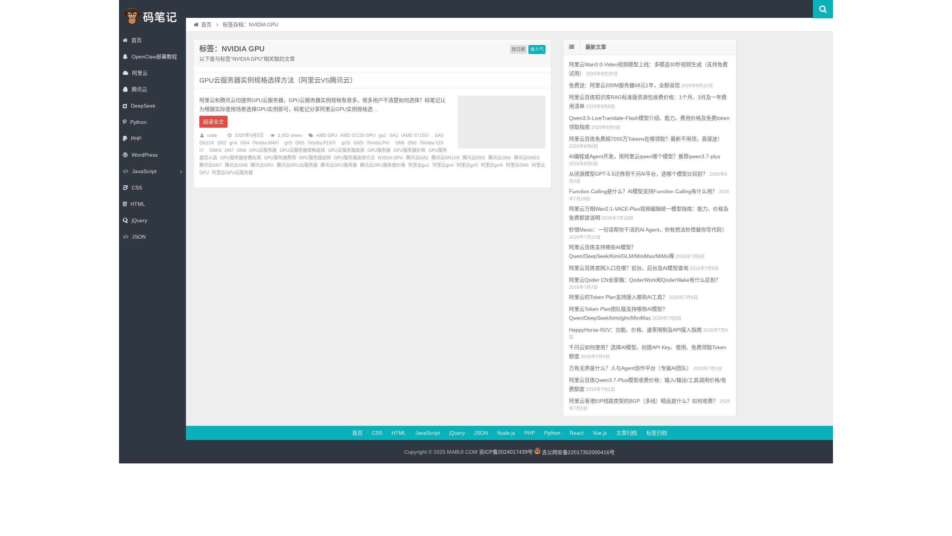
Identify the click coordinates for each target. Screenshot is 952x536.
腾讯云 (139, 89)
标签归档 (656, 433)
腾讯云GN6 (499, 157)
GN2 (221, 143)
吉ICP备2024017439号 (506, 452)
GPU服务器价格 (409, 150)
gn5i (345, 143)
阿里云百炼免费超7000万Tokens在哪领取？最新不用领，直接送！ (646, 139)
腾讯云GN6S (527, 157)
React (576, 433)
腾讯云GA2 (417, 157)
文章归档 (626, 433)
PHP (136, 138)
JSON (139, 237)
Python (138, 122)
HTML (138, 204)
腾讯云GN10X (445, 157)
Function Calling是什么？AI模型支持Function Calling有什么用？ (643, 191)
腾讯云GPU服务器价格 (382, 165)
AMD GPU (326, 135)
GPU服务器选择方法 (354, 157)
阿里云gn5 (467, 165)
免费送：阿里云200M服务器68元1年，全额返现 (624, 85)
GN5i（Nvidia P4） (372, 143)
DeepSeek (143, 106)
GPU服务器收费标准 (240, 157)
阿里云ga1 (419, 165)
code (212, 135)
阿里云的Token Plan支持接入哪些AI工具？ (618, 297)
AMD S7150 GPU (358, 135)
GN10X (206, 143)
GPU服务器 (378, 150)
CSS (137, 188)
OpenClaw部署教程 (154, 57)
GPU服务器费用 (280, 157)
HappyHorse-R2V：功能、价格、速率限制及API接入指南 (635, 330)
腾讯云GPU (262, 165)
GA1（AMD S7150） (410, 135)
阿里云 (140, 73)
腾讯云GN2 (474, 157)
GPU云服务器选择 (346, 150)
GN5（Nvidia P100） (316, 143)
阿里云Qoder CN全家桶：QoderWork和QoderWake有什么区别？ (645, 280)
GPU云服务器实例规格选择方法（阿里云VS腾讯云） (278, 80)
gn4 (233, 143)
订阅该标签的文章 (215, 55)
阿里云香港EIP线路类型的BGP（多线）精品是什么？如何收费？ (643, 401)
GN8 (241, 150)
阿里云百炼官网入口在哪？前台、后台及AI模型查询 (628, 268)
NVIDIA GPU (390, 157)
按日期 (518, 49)
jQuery (139, 220)
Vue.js (600, 433)
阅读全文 (213, 122)
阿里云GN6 (517, 165)
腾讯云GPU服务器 (339, 165)
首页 (136, 40)
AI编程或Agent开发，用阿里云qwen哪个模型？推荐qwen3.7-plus (644, 156)
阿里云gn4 (443, 165)
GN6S (215, 150)
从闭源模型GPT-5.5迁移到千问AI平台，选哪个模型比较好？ (638, 174)
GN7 (229, 150)
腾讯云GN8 (236, 165)
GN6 (400, 143)
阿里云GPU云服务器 (232, 172)
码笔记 (152, 16)
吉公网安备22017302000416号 (577, 452)
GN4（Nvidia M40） (261, 143)
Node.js (506, 433)
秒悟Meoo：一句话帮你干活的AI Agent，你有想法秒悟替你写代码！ (648, 230)
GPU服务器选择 (315, 157)
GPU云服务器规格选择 (302, 150)
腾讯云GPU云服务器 (297, 165)
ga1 (382, 135)
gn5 (288, 143)
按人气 (537, 49)
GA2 (439, 135)
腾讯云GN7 (210, 165)
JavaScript (144, 171)
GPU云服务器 (263, 150)
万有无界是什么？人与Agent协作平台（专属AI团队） (630, 368)
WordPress (145, 155)
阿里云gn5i (492, 165)
